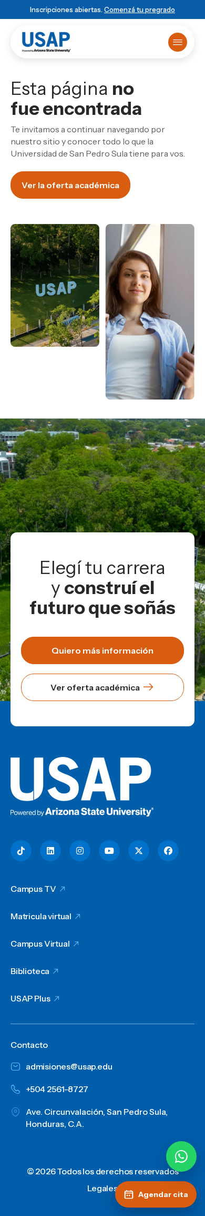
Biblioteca (30, 971)
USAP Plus (30, 998)
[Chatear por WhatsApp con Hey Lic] (181, 1156)
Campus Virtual (40, 943)
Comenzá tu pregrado (139, 9)
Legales (102, 1188)
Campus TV (33, 888)
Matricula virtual (41, 916)
